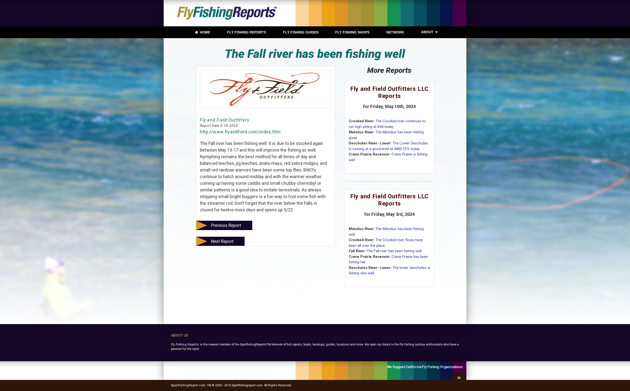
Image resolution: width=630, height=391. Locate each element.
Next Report (222, 241)
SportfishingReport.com (188, 385)
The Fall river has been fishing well (394, 251)
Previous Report (226, 225)
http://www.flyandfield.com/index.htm (240, 131)
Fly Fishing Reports (185, 344)
